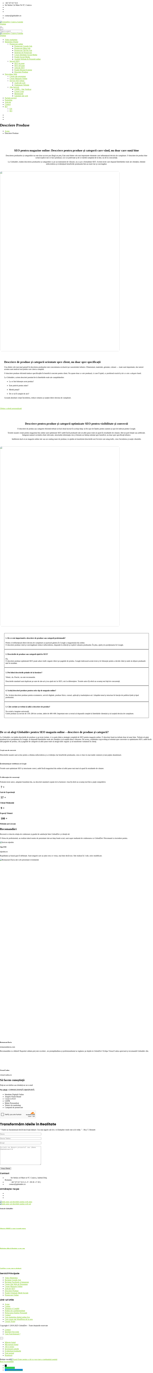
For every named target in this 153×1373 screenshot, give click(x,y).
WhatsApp (11, 1368)
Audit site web (19, 83)
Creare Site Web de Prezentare (16, 1284)
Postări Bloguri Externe (23, 70)
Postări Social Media (22, 57)
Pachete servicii (10, 98)
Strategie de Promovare (23, 53)
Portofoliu (8, 100)
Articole (8, 102)
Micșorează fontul (11, 1344)
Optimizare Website (21, 85)
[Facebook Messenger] (6, 1370)
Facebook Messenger (15, 1370)
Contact (8, 104)
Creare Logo (19, 91)
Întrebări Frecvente (12, 1332)
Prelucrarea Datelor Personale (16, 1313)
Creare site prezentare (18, 76)
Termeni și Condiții (12, 1308)
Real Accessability (7, 1362)
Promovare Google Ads (23, 46)
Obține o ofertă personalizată (11, 408)
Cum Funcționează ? (12, 1334)
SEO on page (19, 63)
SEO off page (19, 66)
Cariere (7, 1306)
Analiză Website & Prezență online (27, 59)
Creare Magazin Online (18, 79)
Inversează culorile (12, 1349)
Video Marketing (11, 1278)
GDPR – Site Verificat (22, 89)
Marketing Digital (11, 42)
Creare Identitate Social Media (25, 55)
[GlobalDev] (12, 24)
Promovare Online (12, 1295)
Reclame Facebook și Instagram (17, 1282)
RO (6, 107)
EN (11, 109)
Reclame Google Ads (13, 1280)
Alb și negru (9, 1347)
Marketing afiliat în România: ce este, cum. (12, 1248)
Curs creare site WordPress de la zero (19, 1319)
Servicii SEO (14, 61)
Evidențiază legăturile (13, 1351)
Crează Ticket (10, 1321)
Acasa (7, 131)
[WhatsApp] (6, 1368)
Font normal (9, 1353)
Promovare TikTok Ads (23, 50)
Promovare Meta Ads (22, 48)
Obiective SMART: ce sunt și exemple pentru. (13, 1228)
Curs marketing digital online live (17, 1317)
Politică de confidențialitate (15, 1311)
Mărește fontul (10, 1342)
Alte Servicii (14, 87)
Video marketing (11, 40)
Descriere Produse (21, 72)
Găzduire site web (21, 96)
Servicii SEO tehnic (17, 81)
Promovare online (16, 44)
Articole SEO (19, 68)
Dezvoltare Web (11, 74)
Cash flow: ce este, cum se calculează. (11, 1268)
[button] (34, 1359)
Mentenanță (18, 94)
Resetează (8, 1355)
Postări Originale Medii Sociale (16, 1293)
